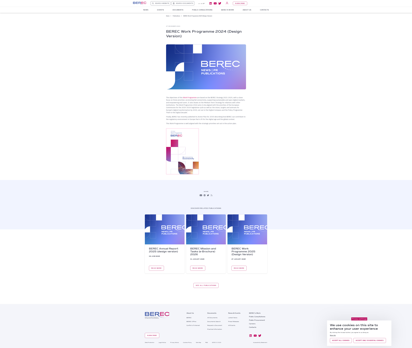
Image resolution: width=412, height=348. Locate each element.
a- (199, 3)
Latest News (232, 317)
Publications (176, 15)
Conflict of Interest (193, 325)
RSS (206, 342)
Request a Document (214, 325)
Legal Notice (162, 342)
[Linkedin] (210, 3)
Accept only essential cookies (370, 340)
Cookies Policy (187, 342)
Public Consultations (257, 316)
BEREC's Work (255, 313)
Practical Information (214, 329)
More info (333, 335)
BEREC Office (191, 321)
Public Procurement (257, 320)
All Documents (212, 317)
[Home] (139, 3)
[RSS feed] (211, 195)
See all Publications (206, 285)
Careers (252, 324)
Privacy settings (359, 319)
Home (167, 15)
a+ (204, 3)
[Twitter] (219, 3)
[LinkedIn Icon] (204, 195)
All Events (231, 325)
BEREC (189, 317)
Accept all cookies (341, 340)
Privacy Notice (174, 342)
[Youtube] (215, 3)
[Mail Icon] (201, 195)
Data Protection (149, 342)
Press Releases (233, 321)
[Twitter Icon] (208, 195)
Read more (156, 268)
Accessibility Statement (260, 342)
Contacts (264, 10)
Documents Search (214, 321)
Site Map (198, 342)
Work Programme (190, 97)
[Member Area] (227, 3)
